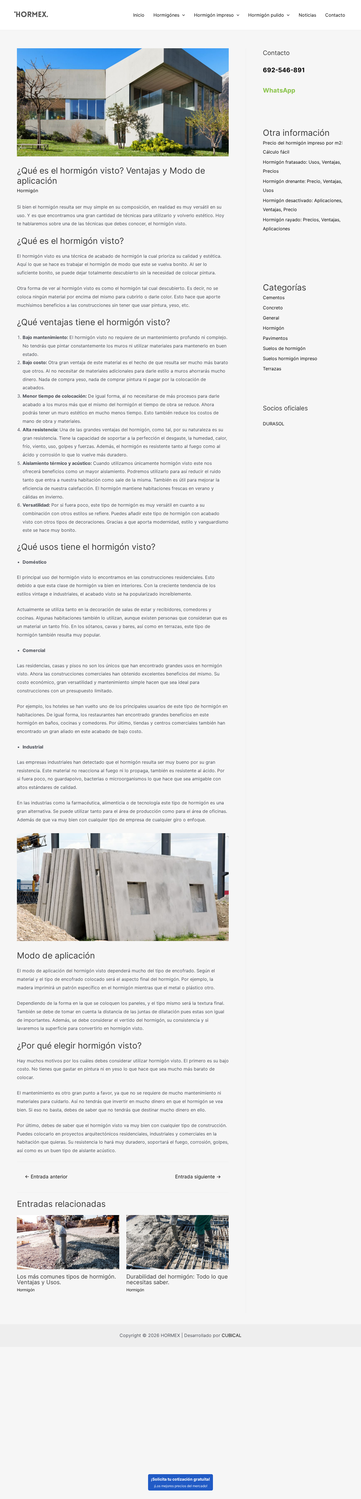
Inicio (138, 15)
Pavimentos (275, 338)
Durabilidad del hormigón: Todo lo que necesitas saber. (177, 1279)
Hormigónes (166, 15)
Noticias (307, 15)
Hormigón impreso (214, 15)
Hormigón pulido (266, 15)
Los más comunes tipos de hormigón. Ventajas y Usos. (66, 1279)
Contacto (335, 15)
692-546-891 (284, 70)
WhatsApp (279, 90)
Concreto (273, 307)
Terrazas (272, 368)
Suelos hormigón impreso (290, 358)
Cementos (274, 297)
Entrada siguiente (198, 1176)
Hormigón (27, 190)
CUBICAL (231, 1335)
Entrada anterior (46, 1176)
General (271, 318)
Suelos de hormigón (284, 348)
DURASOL (273, 423)
